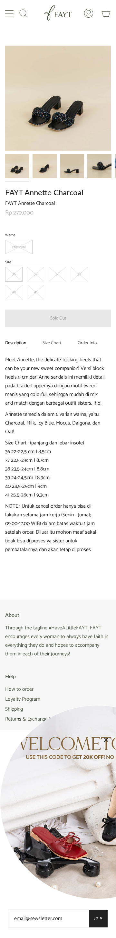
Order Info (87, 343)
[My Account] (88, 13)
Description (15, 343)
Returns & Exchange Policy (33, 719)
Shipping (14, 709)
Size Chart (52, 343)
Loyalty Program (22, 699)
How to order (19, 689)
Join (98, 918)
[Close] (106, 740)
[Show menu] (10, 13)
